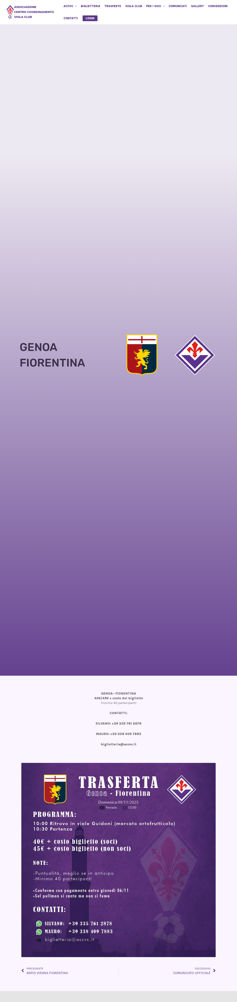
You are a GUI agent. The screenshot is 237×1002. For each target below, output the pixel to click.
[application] (75, 6)
